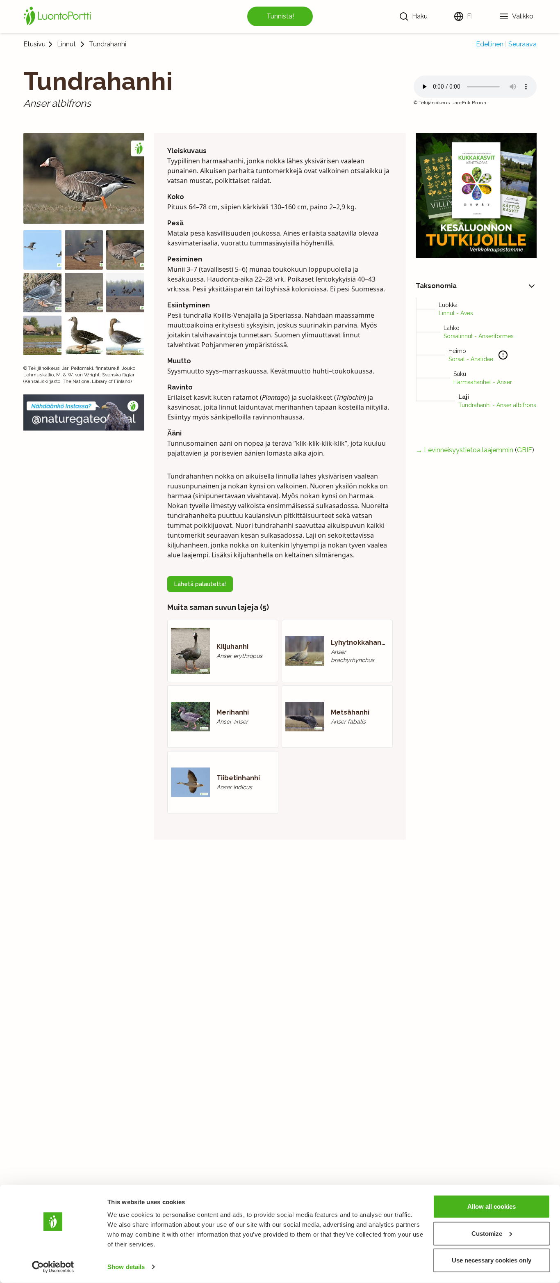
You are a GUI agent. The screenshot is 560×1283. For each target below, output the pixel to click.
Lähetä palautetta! (200, 584)
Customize (486, 1233)
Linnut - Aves (456, 313)
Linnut (66, 44)
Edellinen (489, 44)
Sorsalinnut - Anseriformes (479, 336)
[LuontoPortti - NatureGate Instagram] (83, 412)
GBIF (524, 450)
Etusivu (34, 44)
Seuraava (522, 44)
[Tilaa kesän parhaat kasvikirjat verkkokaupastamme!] (476, 195)
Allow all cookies (491, 1206)
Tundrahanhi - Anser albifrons (497, 405)
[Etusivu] (58, 16)
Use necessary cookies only (491, 1260)
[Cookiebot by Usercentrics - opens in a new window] (53, 1267)
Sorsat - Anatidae (470, 359)
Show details (126, 1266)
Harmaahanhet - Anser (482, 382)
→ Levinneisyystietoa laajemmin (464, 450)
